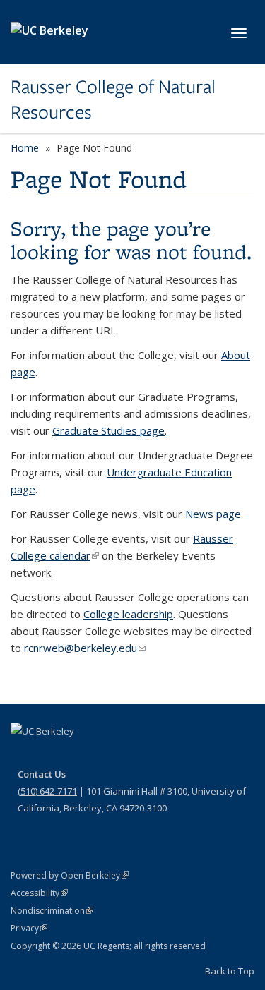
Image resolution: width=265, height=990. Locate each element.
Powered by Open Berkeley (70, 875)
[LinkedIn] (78, 755)
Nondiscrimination (52, 911)
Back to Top (229, 971)
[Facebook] (23, 755)
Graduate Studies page (108, 430)
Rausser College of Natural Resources (113, 100)
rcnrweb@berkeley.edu (85, 648)
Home (25, 148)
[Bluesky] (133, 755)
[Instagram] (106, 755)
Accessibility (39, 893)
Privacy (29, 928)
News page (213, 514)
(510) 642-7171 (47, 791)
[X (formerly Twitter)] (51, 755)
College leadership (128, 614)
